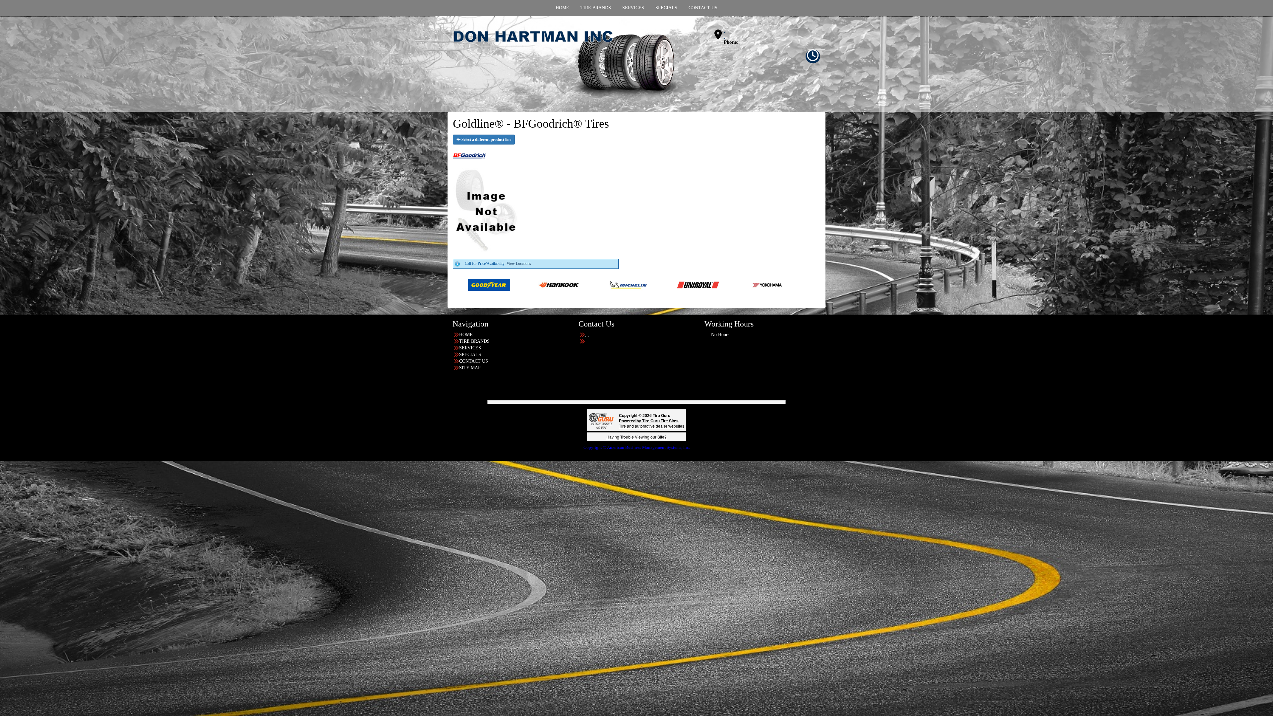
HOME (466, 334)
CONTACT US (473, 361)
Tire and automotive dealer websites (651, 423)
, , (724, 34)
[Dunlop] (817, 284)
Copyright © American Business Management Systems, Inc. (636, 447)
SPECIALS (470, 354)
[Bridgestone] (677, 284)
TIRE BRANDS (474, 341)
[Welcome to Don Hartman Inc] (569, 63)
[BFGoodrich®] (608, 284)
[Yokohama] (518, 284)
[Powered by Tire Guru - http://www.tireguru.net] (601, 420)
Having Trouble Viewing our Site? (636, 437)
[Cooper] (747, 284)
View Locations (519, 263)
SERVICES (470, 347)
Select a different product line (485, 139)
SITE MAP (470, 367)
